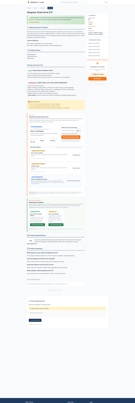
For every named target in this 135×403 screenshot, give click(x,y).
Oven (35, 8)
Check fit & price (76, 155)
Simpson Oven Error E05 (94, 55)
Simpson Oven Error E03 (94, 49)
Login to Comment (36, 320)
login (36, 308)
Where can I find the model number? (69, 133)
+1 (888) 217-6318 (97, 74)
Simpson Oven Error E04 (94, 52)
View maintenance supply (37, 224)
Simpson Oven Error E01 (93, 43)
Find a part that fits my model (71, 137)
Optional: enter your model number (69, 127)
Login (106, 2)
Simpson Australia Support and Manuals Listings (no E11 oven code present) (46, 283)
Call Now (97, 78)
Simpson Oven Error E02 (94, 46)
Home (29, 8)
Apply (78, 130)
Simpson (42, 8)
